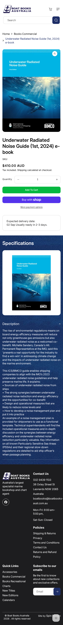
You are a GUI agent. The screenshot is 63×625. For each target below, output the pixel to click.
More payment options (32, 207)
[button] (57, 9)
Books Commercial (25, 33)
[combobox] (31, 20)
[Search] (56, 20)
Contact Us (40, 547)
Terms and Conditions (46, 542)
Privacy (37, 538)
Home (6, 33)
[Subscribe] (57, 591)
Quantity (7, 179)
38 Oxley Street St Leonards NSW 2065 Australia (45, 489)
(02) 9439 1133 (42, 479)
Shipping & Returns (44, 533)
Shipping (22, 170)
